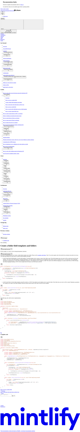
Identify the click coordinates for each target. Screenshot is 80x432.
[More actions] (33, 24)
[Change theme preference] (2, 19)
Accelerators (2, 35)
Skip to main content (4, 8)
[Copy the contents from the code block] (1, 264)
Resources (2, 39)
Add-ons (2, 36)
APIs (1, 38)
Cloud (1, 37)
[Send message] (14, 396)
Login (1, 40)
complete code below (42, 255)
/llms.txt (22, 4)
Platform (2, 33)
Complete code (6, 240)
